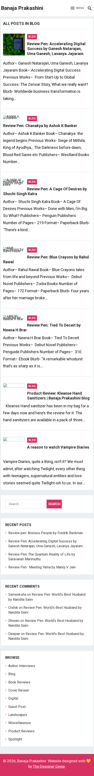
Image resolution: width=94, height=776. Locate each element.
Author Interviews (21, 666)
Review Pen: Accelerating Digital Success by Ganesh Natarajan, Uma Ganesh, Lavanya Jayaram (56, 48)
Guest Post (17, 707)
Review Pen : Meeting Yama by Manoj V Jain (42, 567)
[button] (77, 8)
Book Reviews (19, 682)
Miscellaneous (19, 723)
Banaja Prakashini (22, 8)
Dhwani (13, 621)
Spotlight (15, 739)
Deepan (14, 634)
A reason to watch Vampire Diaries (58, 447)
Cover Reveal (18, 690)
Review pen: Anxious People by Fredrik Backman (45, 533)
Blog (32, 36)
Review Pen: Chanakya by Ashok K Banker (40, 125)
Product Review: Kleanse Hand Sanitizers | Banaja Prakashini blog (58, 396)
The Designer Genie (49, 766)
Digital (13, 698)
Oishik (13, 608)
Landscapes (17, 715)
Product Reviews (21, 731)
